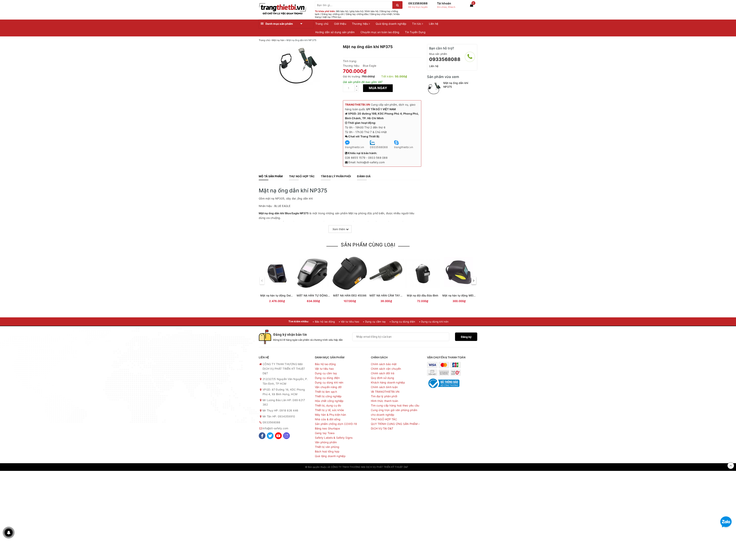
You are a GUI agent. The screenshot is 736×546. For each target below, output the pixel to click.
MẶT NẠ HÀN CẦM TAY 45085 (390, 295)
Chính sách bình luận (384, 387)
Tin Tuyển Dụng (415, 32)
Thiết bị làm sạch (326, 391)
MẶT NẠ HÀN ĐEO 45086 (349, 295)
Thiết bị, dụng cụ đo (328, 405)
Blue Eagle (369, 65)
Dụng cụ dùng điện (327, 377)
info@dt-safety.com (275, 428)
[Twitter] (270, 435)
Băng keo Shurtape (327, 428)
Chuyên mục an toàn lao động (380, 32)
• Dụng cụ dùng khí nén (434, 321)
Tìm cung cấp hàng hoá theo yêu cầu (395, 405)
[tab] (271, 176)
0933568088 (418, 3)
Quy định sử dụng (382, 377)
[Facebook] (262, 435)
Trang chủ (321, 23)
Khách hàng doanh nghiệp (388, 382)
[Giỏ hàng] (471, 5)
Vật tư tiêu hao (324, 368)
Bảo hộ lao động (325, 364)
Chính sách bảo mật (384, 364)
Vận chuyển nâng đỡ (328, 387)
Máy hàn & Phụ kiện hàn (330, 414)
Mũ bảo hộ (342, 11)
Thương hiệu (360, 23)
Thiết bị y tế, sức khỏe (329, 410)
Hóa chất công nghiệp (329, 400)
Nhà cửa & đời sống (328, 419)
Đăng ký (466, 336)
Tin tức (417, 23)
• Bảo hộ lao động (324, 321)
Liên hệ (433, 23)
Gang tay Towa (324, 433)
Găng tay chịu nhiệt (381, 14)
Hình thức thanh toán (384, 400)
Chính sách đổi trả (382, 373)
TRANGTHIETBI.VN (357, 104)
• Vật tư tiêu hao (349, 321)
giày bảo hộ (356, 11)
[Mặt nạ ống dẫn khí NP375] (434, 88)
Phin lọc (336, 17)
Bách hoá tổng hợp (327, 451)
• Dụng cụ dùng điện (402, 321)
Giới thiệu (340, 23)
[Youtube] (278, 435)
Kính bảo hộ (371, 11)
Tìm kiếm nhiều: (298, 321)
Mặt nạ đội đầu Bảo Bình (422, 295)
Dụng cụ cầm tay (326, 373)
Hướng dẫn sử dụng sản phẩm (335, 32)
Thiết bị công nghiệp (328, 396)
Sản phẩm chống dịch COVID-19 (336, 423)
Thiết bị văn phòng (327, 446)
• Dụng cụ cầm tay (374, 321)
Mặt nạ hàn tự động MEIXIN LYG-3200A (468, 295)
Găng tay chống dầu (357, 14)
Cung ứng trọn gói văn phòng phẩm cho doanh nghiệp (394, 412)
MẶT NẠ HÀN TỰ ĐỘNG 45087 (317, 295)
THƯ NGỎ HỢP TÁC (384, 419)
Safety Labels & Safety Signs (334, 437)
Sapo (428, 467)
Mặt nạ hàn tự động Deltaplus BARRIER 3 (286, 295)
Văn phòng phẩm (326, 442)
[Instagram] (286, 435)
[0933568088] (470, 57)
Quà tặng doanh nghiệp (391, 23)
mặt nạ (326, 17)
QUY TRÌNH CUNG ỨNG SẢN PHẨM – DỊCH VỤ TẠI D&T (395, 426)
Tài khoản (444, 3)
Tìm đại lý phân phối (384, 396)
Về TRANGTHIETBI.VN (385, 391)
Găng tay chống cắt (333, 14)
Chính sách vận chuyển (386, 368)
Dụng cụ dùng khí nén (329, 382)
